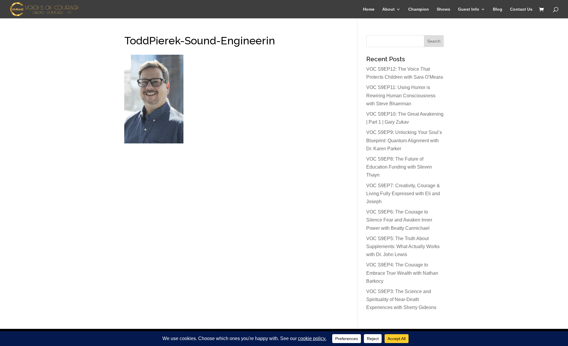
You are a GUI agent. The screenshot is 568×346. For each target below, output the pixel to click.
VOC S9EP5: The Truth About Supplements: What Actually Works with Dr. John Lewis (403, 246)
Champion (418, 9)
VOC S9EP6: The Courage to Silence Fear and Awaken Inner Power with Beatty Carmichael (399, 219)
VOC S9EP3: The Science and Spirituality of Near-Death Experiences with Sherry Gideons (401, 299)
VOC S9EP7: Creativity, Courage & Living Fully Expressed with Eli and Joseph (403, 193)
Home (369, 9)
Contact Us (521, 9)
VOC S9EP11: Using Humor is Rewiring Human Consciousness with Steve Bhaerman (400, 95)
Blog (497, 9)
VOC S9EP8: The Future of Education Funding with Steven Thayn (399, 166)
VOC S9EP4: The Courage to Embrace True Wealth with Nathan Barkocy (402, 272)
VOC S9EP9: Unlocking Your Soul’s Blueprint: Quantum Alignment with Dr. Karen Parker (404, 140)
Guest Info (468, 9)
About (388, 9)
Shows (443, 9)
